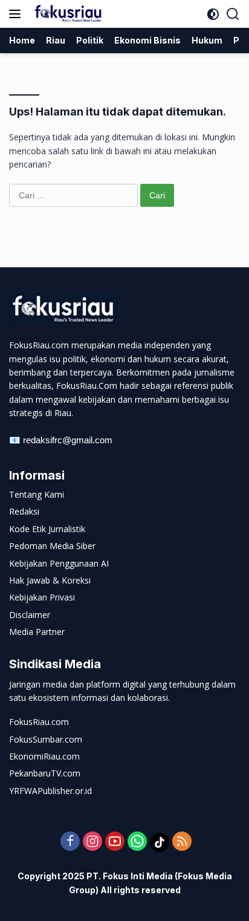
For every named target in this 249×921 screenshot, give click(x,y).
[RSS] (182, 842)
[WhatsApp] (137, 842)
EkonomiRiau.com (44, 756)
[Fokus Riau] (66, 14)
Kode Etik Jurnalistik (47, 529)
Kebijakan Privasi (42, 597)
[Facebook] (70, 842)
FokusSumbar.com (45, 739)
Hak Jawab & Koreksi (50, 580)
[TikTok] (159, 842)
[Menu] (17, 14)
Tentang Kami (36, 494)
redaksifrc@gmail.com (67, 440)
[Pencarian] (233, 14)
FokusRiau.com (39, 721)
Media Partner (37, 631)
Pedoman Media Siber (52, 546)
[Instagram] (92, 842)
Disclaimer (29, 614)
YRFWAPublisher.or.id (50, 790)
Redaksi (24, 511)
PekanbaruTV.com (44, 773)
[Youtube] (114, 842)
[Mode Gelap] (213, 14)
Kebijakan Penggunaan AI (59, 563)
